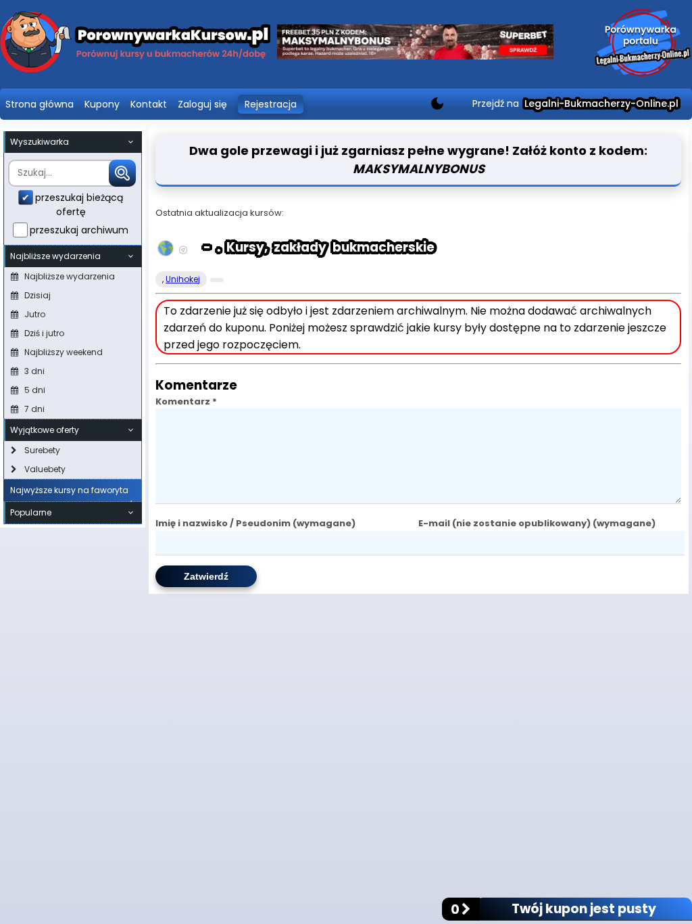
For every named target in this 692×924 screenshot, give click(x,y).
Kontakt (148, 104)
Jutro (34, 314)
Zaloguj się (202, 104)
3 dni (34, 371)
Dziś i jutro (44, 333)
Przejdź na (575, 103)
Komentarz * (186, 401)
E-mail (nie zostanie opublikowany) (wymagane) (537, 523)
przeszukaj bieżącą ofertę (79, 204)
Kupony (102, 104)
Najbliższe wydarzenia (69, 276)
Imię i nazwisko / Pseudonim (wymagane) (255, 523)
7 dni (34, 409)
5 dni (34, 390)
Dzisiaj (37, 295)
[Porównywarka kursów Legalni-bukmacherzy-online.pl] (135, 44)
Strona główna (39, 104)
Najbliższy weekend (63, 352)
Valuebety (45, 469)
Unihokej (183, 279)
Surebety (42, 450)
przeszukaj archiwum (79, 230)
